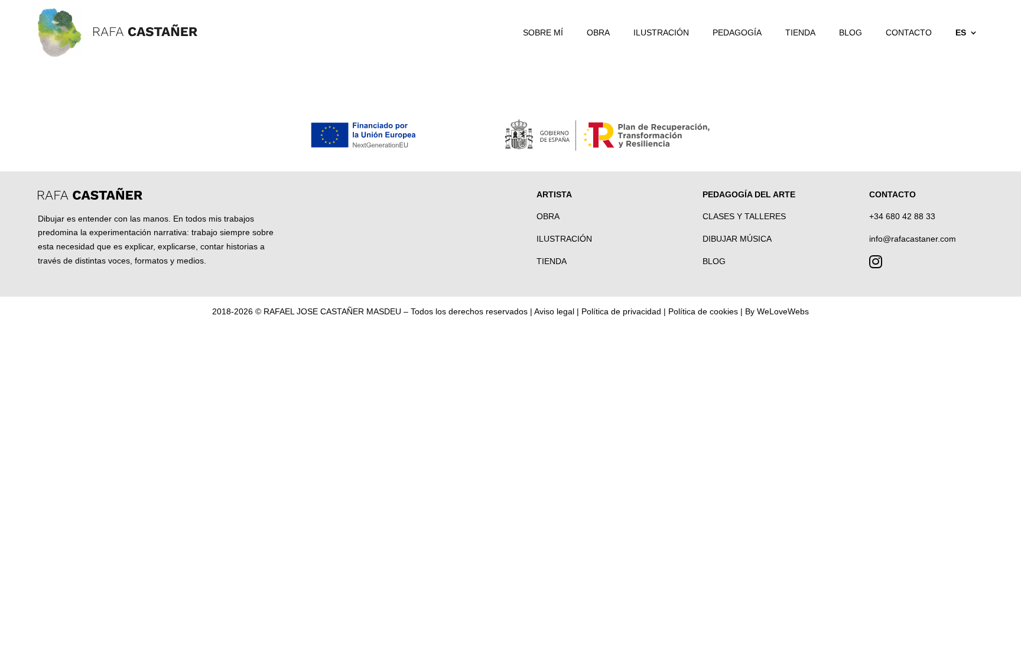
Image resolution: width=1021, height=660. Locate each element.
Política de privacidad (621, 311)
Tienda (800, 32)
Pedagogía (737, 32)
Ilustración (661, 32)
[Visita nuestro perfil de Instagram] (875, 264)
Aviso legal (554, 311)
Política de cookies (703, 311)
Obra (598, 32)
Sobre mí (543, 32)
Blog (850, 32)
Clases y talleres (744, 216)
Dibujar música (737, 238)
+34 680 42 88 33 (902, 216)
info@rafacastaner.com (912, 238)
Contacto (909, 32)
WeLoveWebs (783, 311)
